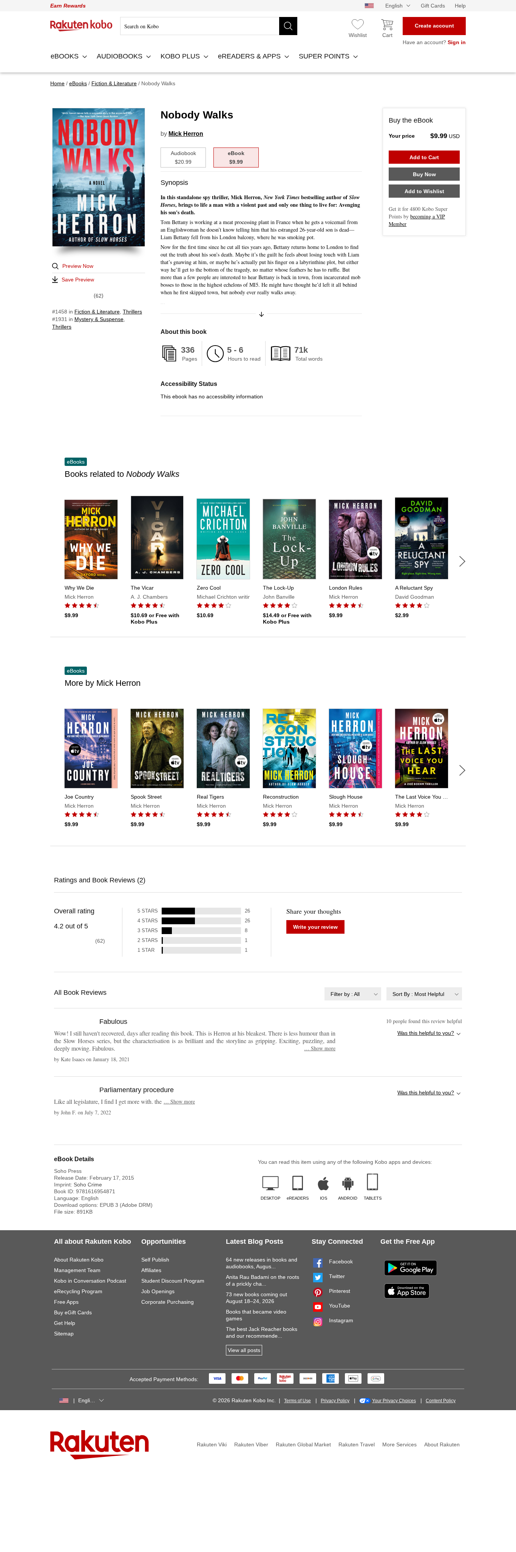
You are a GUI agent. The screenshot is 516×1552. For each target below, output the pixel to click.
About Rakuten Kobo (79, 1260)
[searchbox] (208, 26)
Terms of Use (297, 1400)
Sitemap (64, 1334)
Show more (319, 1048)
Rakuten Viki (212, 1444)
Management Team (77, 1270)
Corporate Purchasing (167, 1302)
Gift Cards (433, 6)
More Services (399, 1444)
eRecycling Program (78, 1291)
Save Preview (78, 280)
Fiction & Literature (97, 312)
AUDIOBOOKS (120, 56)
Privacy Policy (335, 1400)
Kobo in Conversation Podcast (90, 1281)
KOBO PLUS (181, 56)
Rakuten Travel (356, 1444)
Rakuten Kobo (81, 26)
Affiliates (151, 1270)
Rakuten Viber (251, 1444)
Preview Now (77, 266)
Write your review (315, 927)
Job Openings (158, 1291)
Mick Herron (185, 134)
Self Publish (155, 1260)
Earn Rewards (68, 6)
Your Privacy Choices (394, 1400)
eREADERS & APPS (250, 56)
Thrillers (132, 312)
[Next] (462, 561)
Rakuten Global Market (303, 1444)
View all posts (244, 1350)
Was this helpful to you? (425, 1033)
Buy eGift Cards (73, 1312)
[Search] (288, 26)
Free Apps (66, 1302)
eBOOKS (65, 56)
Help (460, 6)
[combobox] (352, 993)
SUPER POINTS (325, 56)
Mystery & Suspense (99, 319)
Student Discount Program (172, 1281)
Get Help (64, 1323)
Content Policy (441, 1400)
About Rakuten (442, 1444)
